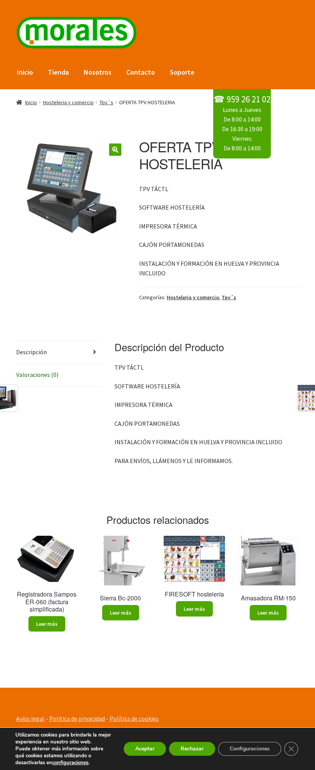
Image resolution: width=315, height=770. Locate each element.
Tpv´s (106, 102)
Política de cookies (134, 718)
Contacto (140, 72)
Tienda (58, 72)
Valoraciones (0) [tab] (37, 374)
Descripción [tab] (31, 352)
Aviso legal (30, 718)
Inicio (25, 72)
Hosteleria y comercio (68, 102)
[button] (115, 149)
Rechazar (192, 748)
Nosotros (97, 72)
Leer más (47, 623)
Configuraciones (250, 748)
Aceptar (144, 748)
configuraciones (70, 762)
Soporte (182, 72)
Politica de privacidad (77, 718)
